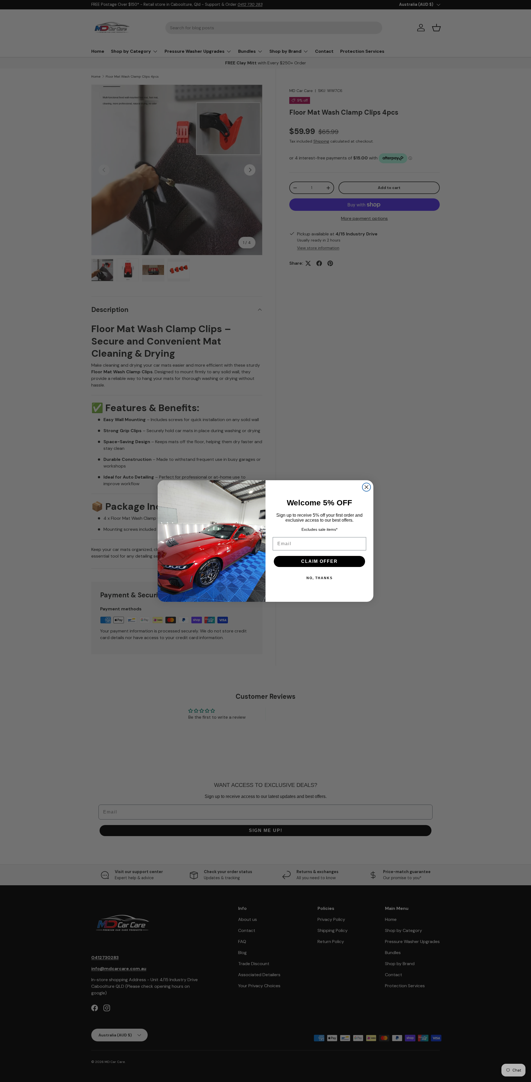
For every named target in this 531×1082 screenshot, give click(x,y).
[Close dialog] (366, 487)
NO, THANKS (319, 578)
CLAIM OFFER (319, 561)
